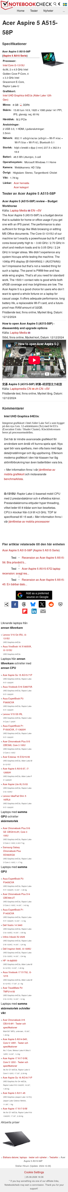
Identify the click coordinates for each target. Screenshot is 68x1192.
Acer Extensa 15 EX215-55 (16, 756)
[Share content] (6, 604)
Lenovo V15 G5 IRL (12, 714)
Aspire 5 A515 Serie (15, 55)
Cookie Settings (34, 1172)
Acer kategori (21, 187)
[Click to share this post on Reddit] (51, 604)
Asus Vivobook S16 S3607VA (17, 686)
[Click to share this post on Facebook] (14, 604)
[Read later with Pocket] (60, 604)
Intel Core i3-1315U (13, 65)
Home (20, 11)
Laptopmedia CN (20, 389)
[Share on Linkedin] (34, 611)
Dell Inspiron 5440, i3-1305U (17, 948)
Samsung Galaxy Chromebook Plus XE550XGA (12, 851)
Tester (34, 11)
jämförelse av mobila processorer (29, 521)
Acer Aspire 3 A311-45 (14, 1093)
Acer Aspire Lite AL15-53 (15, 784)
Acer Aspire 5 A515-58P (17, 550)
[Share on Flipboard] (24, 611)
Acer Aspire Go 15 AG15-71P (17, 675)
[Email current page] (43, 611)
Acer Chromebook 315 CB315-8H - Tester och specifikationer (14, 1023)
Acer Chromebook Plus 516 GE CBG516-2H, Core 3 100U (16, 831)
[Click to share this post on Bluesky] (33, 604)
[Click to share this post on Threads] (24, 604)
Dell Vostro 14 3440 (12, 925)
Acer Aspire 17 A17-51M (15, 1108)
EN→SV (36, 210)
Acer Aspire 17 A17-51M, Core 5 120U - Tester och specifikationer (15, 1062)
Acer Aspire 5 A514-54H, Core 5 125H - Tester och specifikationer (15, 1042)
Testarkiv (53, 1157)
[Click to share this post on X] (42, 604)
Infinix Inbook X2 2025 (14, 936)
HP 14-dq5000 (10, 960)
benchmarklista (13, 479)
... (64, 11)
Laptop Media (18, 210)
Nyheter (48, 11)
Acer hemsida (21, 183)
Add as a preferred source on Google (37, 595)
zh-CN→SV (42, 389)
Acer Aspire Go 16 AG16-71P (17, 1077)
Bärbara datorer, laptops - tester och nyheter (25, 1157)
